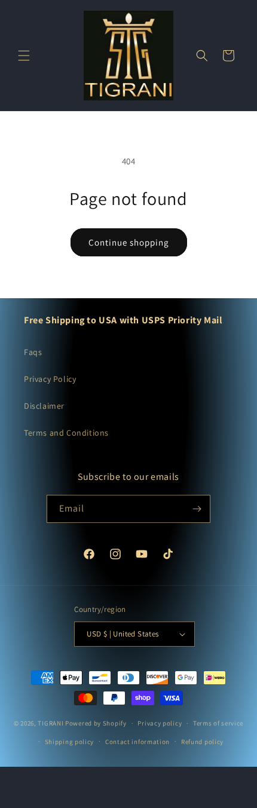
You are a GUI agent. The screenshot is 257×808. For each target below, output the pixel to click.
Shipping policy (69, 741)
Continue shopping (128, 242)
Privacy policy (159, 723)
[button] (24, 55)
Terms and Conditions (66, 432)
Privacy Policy (50, 379)
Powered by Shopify (96, 723)
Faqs (33, 352)
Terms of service (218, 723)
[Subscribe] (196, 509)
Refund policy (202, 741)
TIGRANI (50, 723)
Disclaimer (44, 405)
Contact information (137, 741)
